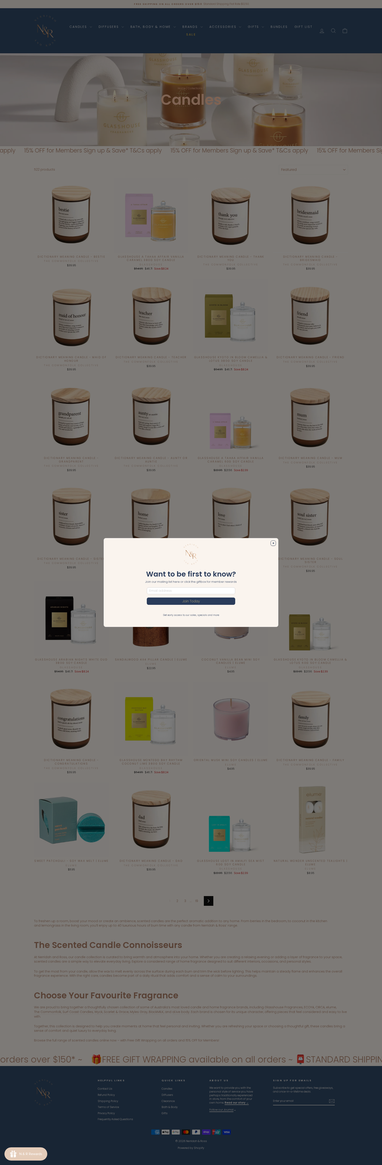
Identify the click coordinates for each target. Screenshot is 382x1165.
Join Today (191, 601)
